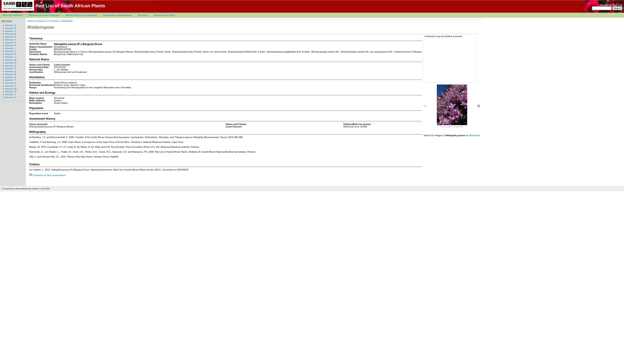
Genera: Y (10, 94)
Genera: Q (10, 71)
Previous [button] (425, 106)
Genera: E (10, 37)
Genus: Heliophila (63, 21)
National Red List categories (81, 15)
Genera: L (10, 57)
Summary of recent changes (44, 15)
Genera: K (10, 54)
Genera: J (10, 51)
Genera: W (11, 89)
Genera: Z (10, 97)
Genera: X (10, 91)
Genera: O (10, 66)
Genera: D (10, 34)
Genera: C (10, 31)
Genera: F (10, 40)
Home (30, 21)
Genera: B (10, 28)
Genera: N (10, 63)
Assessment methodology (117, 15)
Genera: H (10, 45)
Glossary (143, 15)
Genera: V (10, 86)
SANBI (42, 189)
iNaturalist (474, 135)
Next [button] (478, 106)
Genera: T (10, 80)
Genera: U (10, 83)
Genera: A (10, 25)
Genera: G (10, 42)
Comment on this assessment (48, 175)
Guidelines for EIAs (164, 15)
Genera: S (10, 77)
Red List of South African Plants (70, 5)
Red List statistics (13, 15)
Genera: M (10, 60)
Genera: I (10, 48)
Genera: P (10, 68)
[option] (452, 106)
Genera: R (10, 74)
